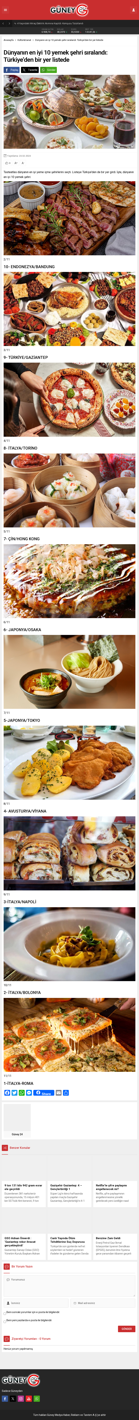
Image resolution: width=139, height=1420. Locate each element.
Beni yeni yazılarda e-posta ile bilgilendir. (29, 1320)
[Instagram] (21, 1399)
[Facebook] (5, 1399)
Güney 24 (17, 1134)
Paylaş (14, 69)
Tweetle (32, 69)
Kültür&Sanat (24, 40)
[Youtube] (29, 1399)
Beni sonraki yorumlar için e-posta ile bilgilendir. (33, 1312)
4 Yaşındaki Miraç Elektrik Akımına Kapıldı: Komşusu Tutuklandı (50, 23)
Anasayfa (9, 40)
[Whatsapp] (37, 1399)
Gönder (51, 69)
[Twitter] (13, 1399)
